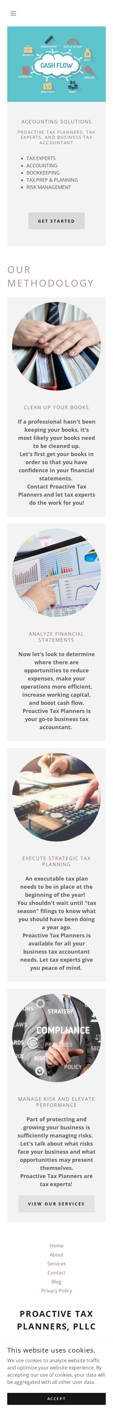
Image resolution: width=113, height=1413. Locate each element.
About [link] (57, 1254)
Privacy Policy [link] (56, 1290)
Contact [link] (56, 1272)
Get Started (56, 221)
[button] (14, 13)
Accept (56, 1398)
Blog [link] (56, 1281)
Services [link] (56, 1263)
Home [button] (57, 1245)
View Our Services (56, 1204)
